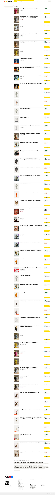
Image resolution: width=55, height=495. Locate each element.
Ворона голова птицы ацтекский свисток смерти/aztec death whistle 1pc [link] (29, 150)
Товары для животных (20, 488)
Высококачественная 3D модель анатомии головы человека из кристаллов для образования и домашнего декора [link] (30, 117)
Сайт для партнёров (32, 488)
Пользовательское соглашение (8, 493)
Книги (19, 485)
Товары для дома (20, 480)
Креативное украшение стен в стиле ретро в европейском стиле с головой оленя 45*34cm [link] (30, 443)
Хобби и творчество (20, 483)
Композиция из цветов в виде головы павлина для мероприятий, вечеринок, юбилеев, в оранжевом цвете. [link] (31, 192)
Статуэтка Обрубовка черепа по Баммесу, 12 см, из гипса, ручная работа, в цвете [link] (30, 133)
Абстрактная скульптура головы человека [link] (25, 91)
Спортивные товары (20, 487)
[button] (16, 6)
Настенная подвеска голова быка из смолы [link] (25, 434)
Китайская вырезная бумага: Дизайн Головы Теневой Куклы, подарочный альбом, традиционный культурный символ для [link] (30, 267)
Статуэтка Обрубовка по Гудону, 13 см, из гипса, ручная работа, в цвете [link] (29, 342)
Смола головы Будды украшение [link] (24, 292)
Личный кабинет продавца (33, 485)
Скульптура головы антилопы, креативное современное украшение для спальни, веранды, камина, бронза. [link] (30, 301)
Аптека (19, 481)
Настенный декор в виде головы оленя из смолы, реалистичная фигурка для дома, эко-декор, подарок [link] (31, 451)
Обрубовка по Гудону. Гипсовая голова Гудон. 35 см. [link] (26, 58)
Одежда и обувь (20, 479)
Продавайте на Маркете (32, 486)
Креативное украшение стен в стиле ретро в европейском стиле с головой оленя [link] (30, 392)
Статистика (3, 493)
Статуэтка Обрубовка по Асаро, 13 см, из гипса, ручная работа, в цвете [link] (29, 8)
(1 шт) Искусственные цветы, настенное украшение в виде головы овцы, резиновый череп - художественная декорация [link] (30, 409)
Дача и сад (19, 484)
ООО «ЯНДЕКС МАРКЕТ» (51, 493)
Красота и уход (20, 482)
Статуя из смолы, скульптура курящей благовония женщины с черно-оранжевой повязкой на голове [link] (30, 217)
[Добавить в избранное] (18, 8)
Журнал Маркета (32, 479)
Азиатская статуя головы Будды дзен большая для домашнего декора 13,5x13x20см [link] (30, 175)
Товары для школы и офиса (21, 486)
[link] (16, 462)
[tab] (6, 3)
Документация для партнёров (33, 487)
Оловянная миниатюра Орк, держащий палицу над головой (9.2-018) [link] (28, 208)
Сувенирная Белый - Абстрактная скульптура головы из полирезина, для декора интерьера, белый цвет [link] (30, 125)
